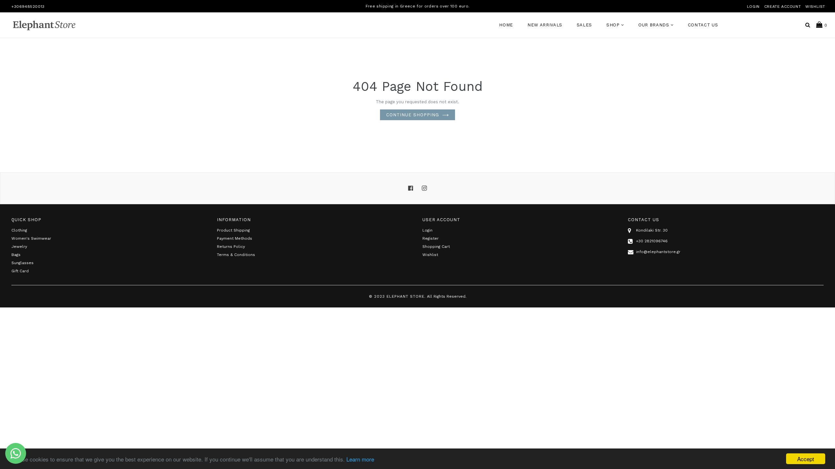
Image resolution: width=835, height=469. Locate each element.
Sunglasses (22, 263)
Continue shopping (412, 114)
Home (506, 24)
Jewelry (19, 246)
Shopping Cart (436, 246)
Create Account (782, 6)
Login (753, 6)
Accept (805, 459)
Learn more (360, 459)
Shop (613, 24)
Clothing (19, 230)
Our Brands (654, 24)
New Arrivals (544, 24)
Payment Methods (234, 238)
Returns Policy (231, 246)
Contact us (703, 24)
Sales (584, 24)
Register (430, 238)
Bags (16, 254)
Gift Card (20, 271)
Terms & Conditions (236, 254)
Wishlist (815, 6)
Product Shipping (233, 230)
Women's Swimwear (31, 238)
